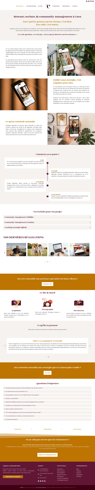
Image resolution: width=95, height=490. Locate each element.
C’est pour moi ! (47, 284)
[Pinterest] (93, 1)
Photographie (47, 429)
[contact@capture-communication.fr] (46, 470)
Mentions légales (51, 487)
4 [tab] (49, 261)
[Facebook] (86, 1)
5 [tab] (50, 261)
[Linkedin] (91, 1)
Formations (60, 476)
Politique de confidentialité (62, 487)
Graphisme (60, 469)
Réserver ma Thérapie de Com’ (47, 454)
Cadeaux (78, 472)
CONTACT (79, 476)
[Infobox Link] (16, 308)
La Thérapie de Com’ (62, 480)
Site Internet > (78, 429)
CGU (71, 487)
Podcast (78, 471)
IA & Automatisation (62, 478)
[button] (24, 6)
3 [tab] (47, 261)
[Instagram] (88, 1)
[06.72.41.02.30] (42, 478)
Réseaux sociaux (61, 474)
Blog (77, 469)
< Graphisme (17, 429)
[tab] (47, 217)
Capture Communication (30, 487)
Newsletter (79, 474)
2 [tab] (46, 261)
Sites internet (61, 471)
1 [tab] (44, 261)
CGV (74, 487)
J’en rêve (47, 372)
